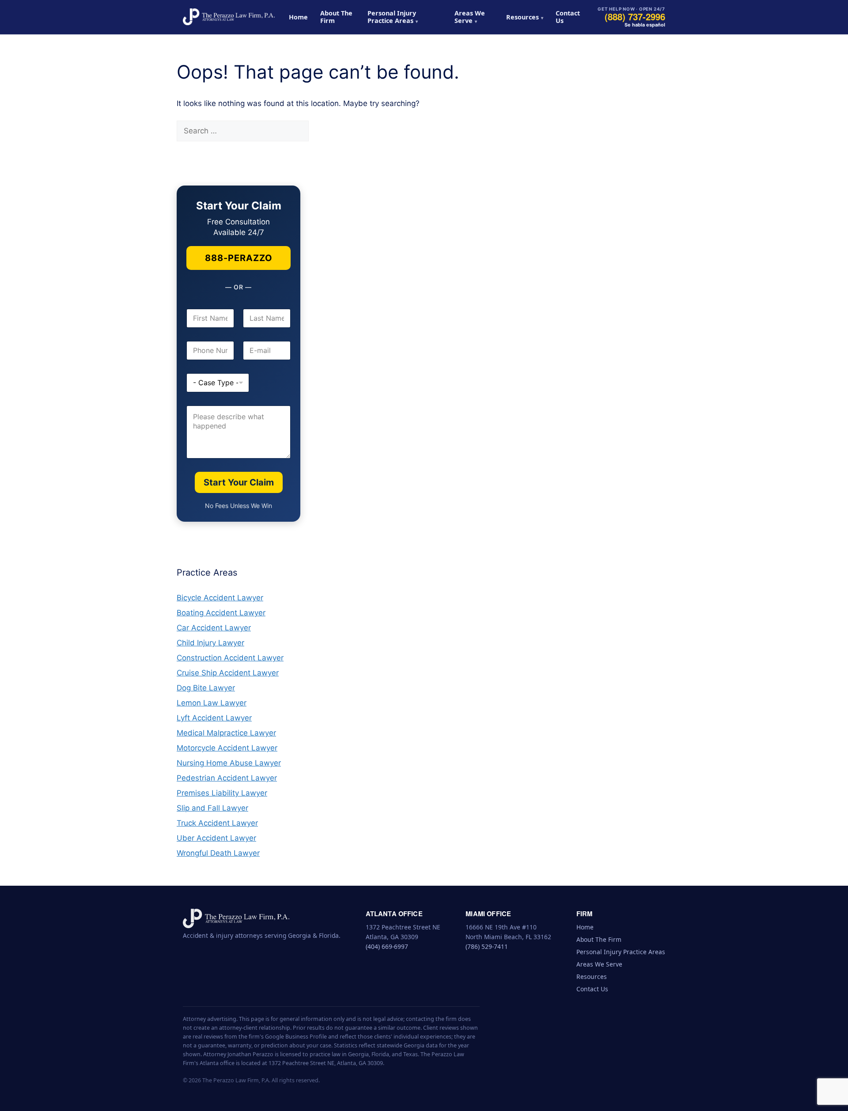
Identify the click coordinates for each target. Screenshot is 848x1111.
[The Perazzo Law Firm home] (229, 16)
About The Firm (336, 17)
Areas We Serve (469, 17)
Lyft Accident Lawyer (214, 717)
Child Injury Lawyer (210, 642)
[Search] (324, 131)
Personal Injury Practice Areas (391, 17)
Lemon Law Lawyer (211, 702)
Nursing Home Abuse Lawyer (229, 762)
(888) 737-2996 (635, 16)
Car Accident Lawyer (214, 627)
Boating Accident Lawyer (221, 612)
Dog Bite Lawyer (206, 687)
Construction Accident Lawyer (230, 657)
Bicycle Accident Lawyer (220, 597)
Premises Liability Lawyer (222, 793)
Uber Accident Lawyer (216, 838)
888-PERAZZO (239, 258)
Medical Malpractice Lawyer (226, 732)
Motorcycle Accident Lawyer (227, 747)
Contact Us (568, 17)
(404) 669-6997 (387, 946)
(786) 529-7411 (487, 946)
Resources (522, 17)
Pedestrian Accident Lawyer (227, 778)
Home (298, 17)
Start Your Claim (239, 482)
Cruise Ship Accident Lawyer (228, 672)
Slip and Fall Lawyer (212, 808)
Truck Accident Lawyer (217, 823)
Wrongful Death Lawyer (218, 853)
